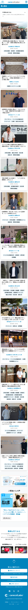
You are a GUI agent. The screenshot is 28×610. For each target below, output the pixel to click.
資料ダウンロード (14, 570)
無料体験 (14, 577)
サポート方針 (11, 604)
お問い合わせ (15, 584)
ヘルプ (18, 604)
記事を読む (7, 518)
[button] (14, 12)
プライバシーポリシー (15, 602)
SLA (22, 602)
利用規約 (6, 602)
